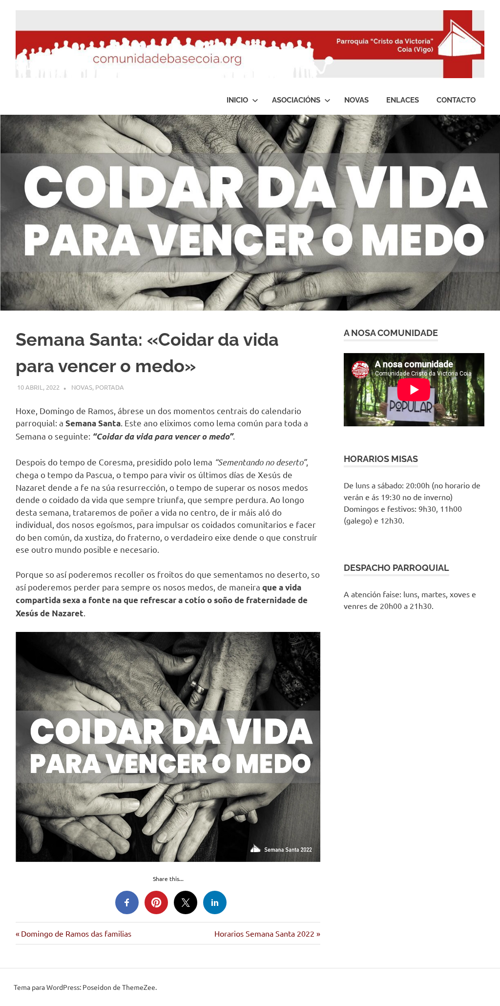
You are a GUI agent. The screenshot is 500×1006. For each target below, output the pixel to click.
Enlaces (402, 100)
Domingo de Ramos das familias (76, 933)
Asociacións (296, 100)
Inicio (237, 100)
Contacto (456, 100)
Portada (109, 387)
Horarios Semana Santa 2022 (264, 933)
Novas (356, 100)
